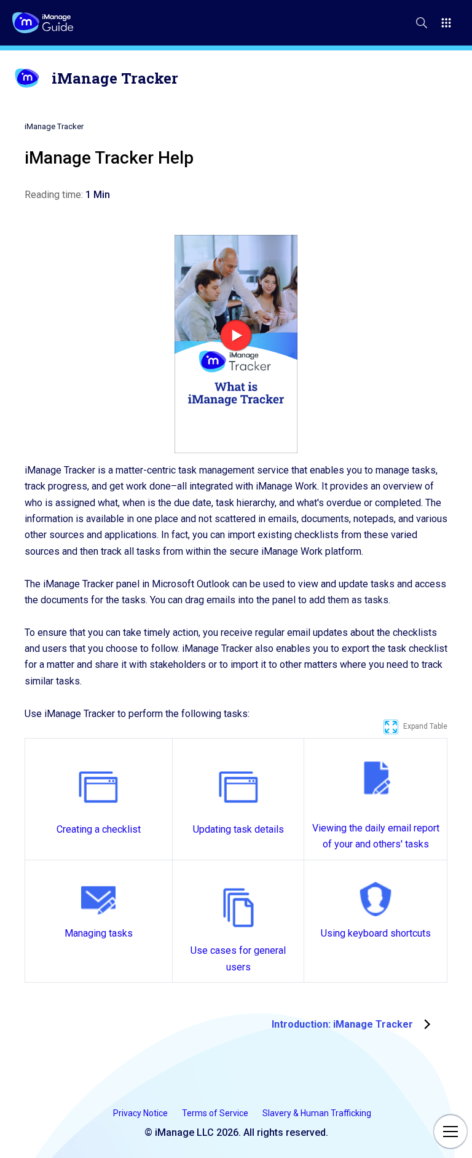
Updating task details (238, 829)
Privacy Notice (141, 1113)
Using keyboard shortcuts (376, 933)
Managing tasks (99, 933)
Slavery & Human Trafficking (316, 1113)
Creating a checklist (99, 829)
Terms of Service (216, 1113)
